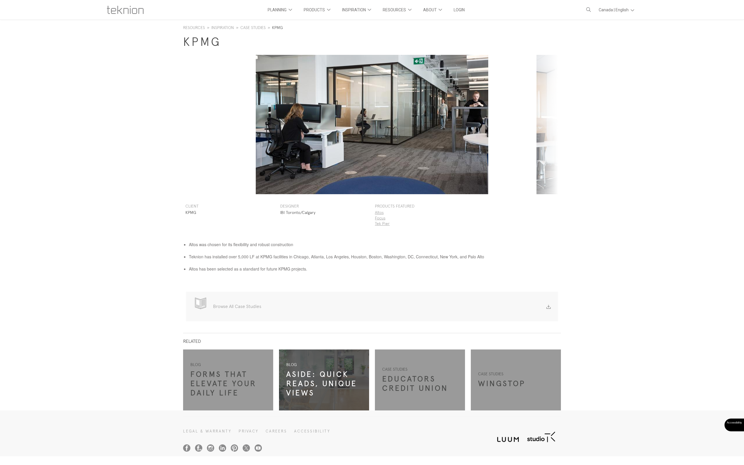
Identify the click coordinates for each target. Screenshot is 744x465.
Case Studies (253, 27)
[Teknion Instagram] (210, 448)
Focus (380, 218)
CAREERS (276, 431)
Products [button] (315, 10)
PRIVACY (249, 431)
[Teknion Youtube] (258, 448)
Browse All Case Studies (237, 306)
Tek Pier (382, 223)
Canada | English (614, 10)
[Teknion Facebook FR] (198, 448)
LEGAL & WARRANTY (207, 431)
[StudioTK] (541, 436)
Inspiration (222, 27)
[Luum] (506, 436)
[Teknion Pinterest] (234, 448)
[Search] (588, 10)
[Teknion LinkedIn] (222, 448)
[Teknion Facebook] (186, 448)
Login (459, 10)
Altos (379, 212)
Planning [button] (277, 10)
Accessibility (312, 431)
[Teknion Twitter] (246, 448)
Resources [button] (395, 10)
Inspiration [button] (354, 10)
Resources (194, 27)
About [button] (430, 10)
